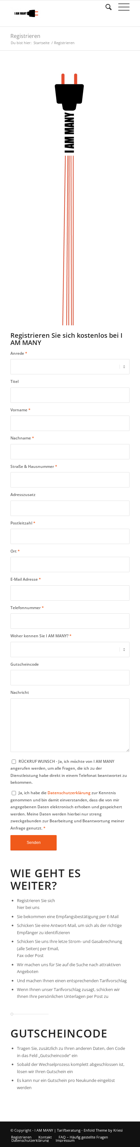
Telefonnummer (27, 607)
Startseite (41, 42)
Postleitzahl (22, 523)
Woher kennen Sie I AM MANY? (41, 636)
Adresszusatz (22, 494)
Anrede (18, 353)
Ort (15, 551)
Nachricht (19, 692)
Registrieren (25, 36)
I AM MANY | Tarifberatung (57, 1130)
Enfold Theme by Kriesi (103, 1130)
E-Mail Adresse (25, 579)
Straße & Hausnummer (33, 466)
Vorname (20, 410)
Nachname (22, 438)
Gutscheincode (24, 664)
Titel (14, 381)
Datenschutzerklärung (69, 793)
